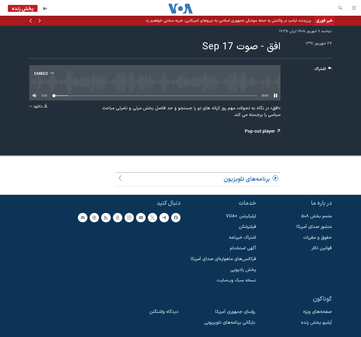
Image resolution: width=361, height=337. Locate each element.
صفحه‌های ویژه (317, 312)
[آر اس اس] (106, 217)
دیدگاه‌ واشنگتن (163, 312)
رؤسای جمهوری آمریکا (235, 312)
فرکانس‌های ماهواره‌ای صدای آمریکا (223, 259)
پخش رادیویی (243, 270)
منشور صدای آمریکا (314, 227)
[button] (39, 21)
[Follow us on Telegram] (164, 217)
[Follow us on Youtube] (140, 217)
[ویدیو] (45, 8)
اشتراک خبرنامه (242, 237)
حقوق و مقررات (317, 237)
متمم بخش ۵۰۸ (316, 216)
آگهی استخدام (243, 248)
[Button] (323, 70)
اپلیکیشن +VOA (241, 216)
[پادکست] (94, 217)
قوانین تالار (321, 248)
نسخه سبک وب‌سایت (236, 280)
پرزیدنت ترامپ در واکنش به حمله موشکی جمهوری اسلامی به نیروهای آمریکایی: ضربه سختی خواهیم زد (228, 21)
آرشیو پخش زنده (316, 322)
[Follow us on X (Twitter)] (152, 217)
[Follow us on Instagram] (129, 217)
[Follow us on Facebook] (175, 217)
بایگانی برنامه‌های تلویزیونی (229, 322)
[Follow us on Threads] (117, 217)
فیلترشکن (247, 227)
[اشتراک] (82, 217)
